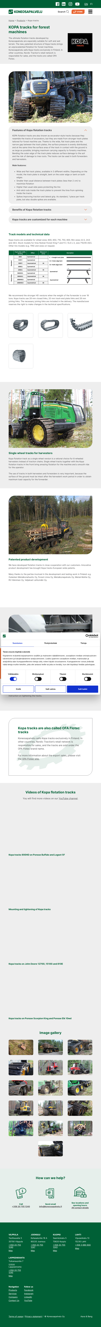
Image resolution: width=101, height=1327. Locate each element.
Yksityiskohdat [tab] (50, 643)
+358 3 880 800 (83, 1245)
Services (13, 1293)
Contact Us (14, 1300)
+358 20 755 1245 (15, 1271)
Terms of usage (16, 1316)
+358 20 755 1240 (21, 1206)
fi (91, 4)
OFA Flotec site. (30, 759)
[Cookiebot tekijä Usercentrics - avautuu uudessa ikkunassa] (87, 636)
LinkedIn (28, 1297)
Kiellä (18, 689)
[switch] (38, 679)
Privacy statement (33, 1316)
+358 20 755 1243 (59, 1246)
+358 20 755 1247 (37, 1246)
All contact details (80, 1207)
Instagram (28, 1293)
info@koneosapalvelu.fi (50, 1206)
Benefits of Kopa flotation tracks (31, 209)
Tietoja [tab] (83, 643)
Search (61, 11)
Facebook (28, 1290)
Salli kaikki (82, 689)
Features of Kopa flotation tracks (32, 130)
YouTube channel (68, 798)
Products (21, 20)
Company (13, 1297)
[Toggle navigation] (90, 11)
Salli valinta (50, 689)
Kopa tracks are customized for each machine (39, 219)
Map (11, 1250)
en (86, 4)
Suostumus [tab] (18, 643)
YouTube (28, 1300)
